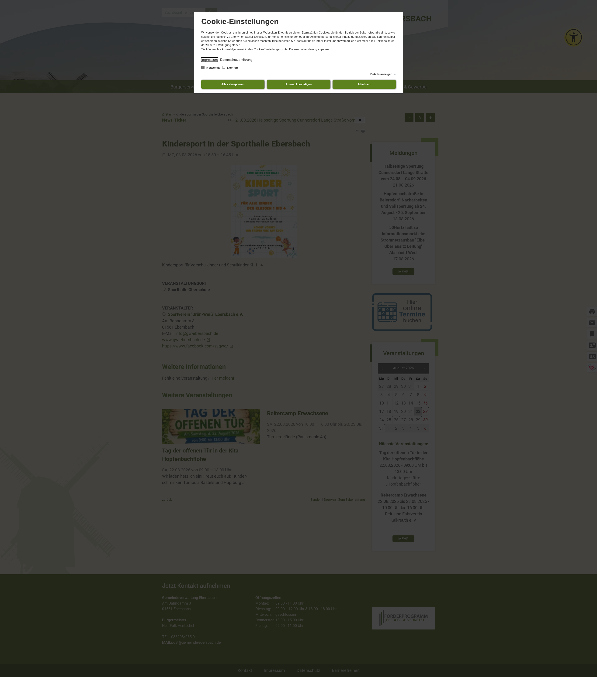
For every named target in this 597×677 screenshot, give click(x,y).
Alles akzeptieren (232, 84)
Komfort (232, 67)
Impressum (209, 59)
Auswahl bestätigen (298, 84)
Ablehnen (364, 84)
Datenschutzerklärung (236, 59)
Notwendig (213, 67)
